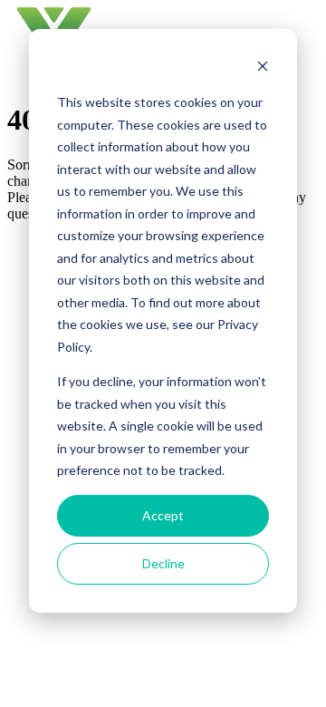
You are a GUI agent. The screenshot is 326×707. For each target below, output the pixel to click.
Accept (163, 515)
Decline (163, 563)
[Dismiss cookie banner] (262, 68)
